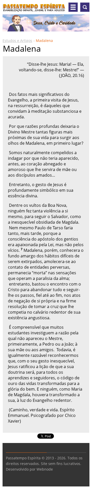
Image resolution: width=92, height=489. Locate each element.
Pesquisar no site (84, 7)
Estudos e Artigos (17, 40)
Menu (73, 7)
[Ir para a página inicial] (34, 9)
